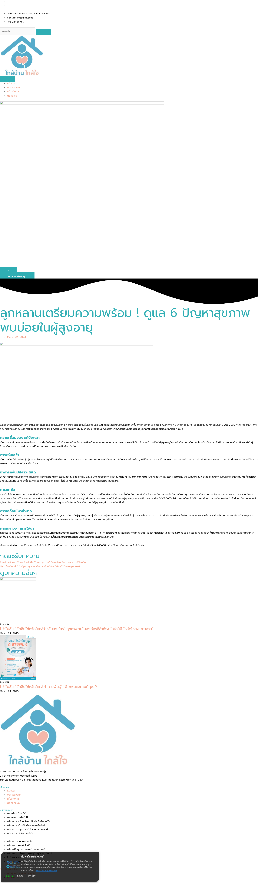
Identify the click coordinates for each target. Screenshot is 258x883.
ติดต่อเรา (12, 96)
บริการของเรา (14, 87)
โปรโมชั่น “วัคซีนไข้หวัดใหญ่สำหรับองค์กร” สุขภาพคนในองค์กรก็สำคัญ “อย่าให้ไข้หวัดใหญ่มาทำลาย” (76, 629)
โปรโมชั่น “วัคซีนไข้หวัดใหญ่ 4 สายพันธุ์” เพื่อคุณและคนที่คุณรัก (49, 686)
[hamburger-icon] (7, 79)
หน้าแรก (11, 83)
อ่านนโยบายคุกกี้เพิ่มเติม (46, 870)
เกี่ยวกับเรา (13, 91)
